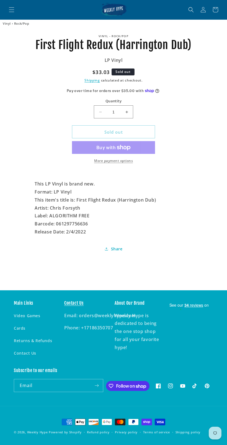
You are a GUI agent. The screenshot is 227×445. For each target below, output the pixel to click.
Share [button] (117, 248)
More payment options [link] (113, 160)
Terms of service (156, 432)
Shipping (92, 80)
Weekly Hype (37, 432)
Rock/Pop (21, 24)
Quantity (113, 100)
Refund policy (98, 432)
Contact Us (25, 353)
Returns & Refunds (33, 340)
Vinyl (7, 24)
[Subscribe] (97, 385)
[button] (12, 10)
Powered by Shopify (65, 432)
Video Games (27, 315)
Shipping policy (188, 432)
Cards (19, 328)
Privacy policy (126, 432)
